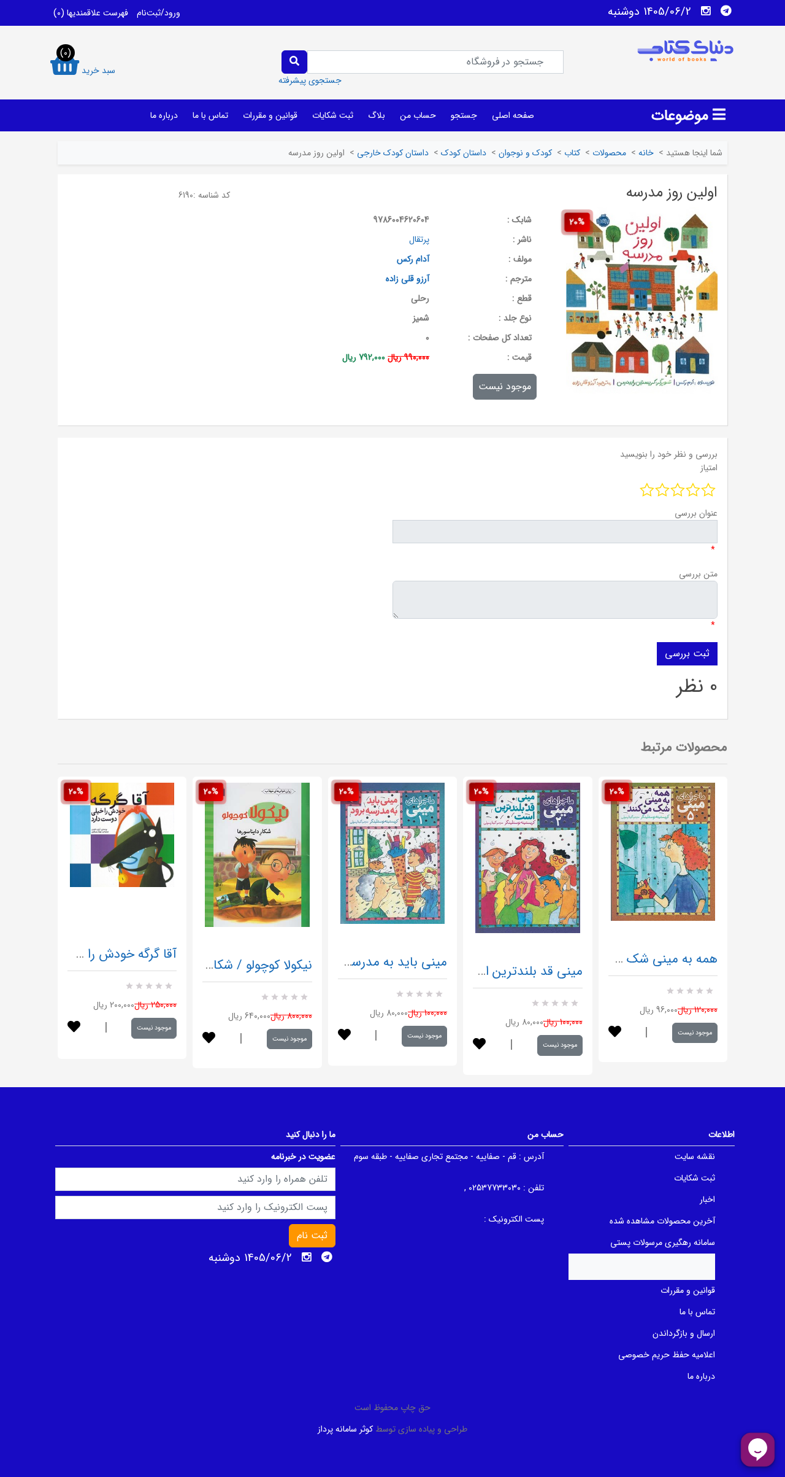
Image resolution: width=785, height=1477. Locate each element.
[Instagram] (706, 11)
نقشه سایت (695, 1156)
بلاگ (376, 115)
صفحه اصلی (513, 115)
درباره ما (164, 115)
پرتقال (419, 239)
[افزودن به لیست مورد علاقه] (73, 1028)
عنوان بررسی (696, 513)
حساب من (418, 115)
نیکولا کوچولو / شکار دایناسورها (232, 965)
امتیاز (709, 468)
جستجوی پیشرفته (310, 80)
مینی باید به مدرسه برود (384, 962)
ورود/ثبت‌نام (158, 13)
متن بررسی (698, 574)
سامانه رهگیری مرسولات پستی (662, 1242)
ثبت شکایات (332, 115)
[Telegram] (726, 11)
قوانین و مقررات (270, 115)
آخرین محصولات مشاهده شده (662, 1221)
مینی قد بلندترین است (523, 971)
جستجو (464, 115)
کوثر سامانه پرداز (345, 1429)
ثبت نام (312, 1235)
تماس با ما (210, 115)
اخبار (707, 1199)
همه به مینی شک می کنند (649, 959)
